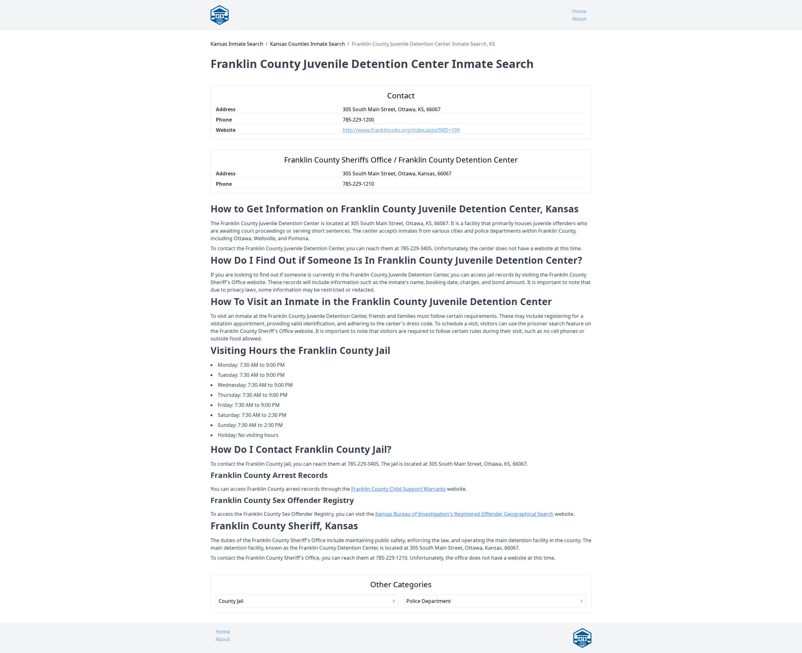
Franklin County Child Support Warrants (398, 488)
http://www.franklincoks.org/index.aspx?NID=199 (401, 130)
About (579, 18)
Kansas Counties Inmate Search (307, 43)
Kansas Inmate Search (237, 43)
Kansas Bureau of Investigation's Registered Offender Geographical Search (464, 513)
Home (579, 11)
